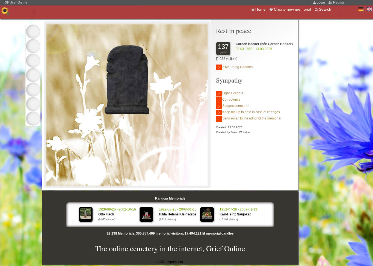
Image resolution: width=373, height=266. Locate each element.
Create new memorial (293, 9)
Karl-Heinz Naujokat (235, 214)
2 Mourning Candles (237, 67)
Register (339, 2)
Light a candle (232, 93)
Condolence (231, 99)
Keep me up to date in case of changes (251, 112)
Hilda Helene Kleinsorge (177, 214)
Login (321, 2)
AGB (160, 262)
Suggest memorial (235, 106)
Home (261, 9)
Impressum (175, 262)
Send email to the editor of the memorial (251, 118)
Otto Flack (106, 214)
